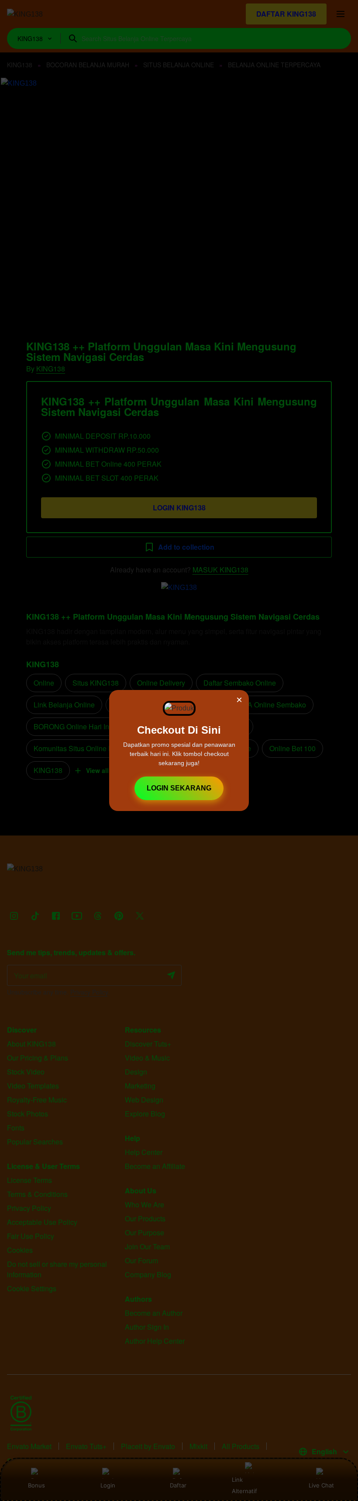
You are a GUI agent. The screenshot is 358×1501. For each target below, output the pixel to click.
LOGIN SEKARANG (179, 788)
